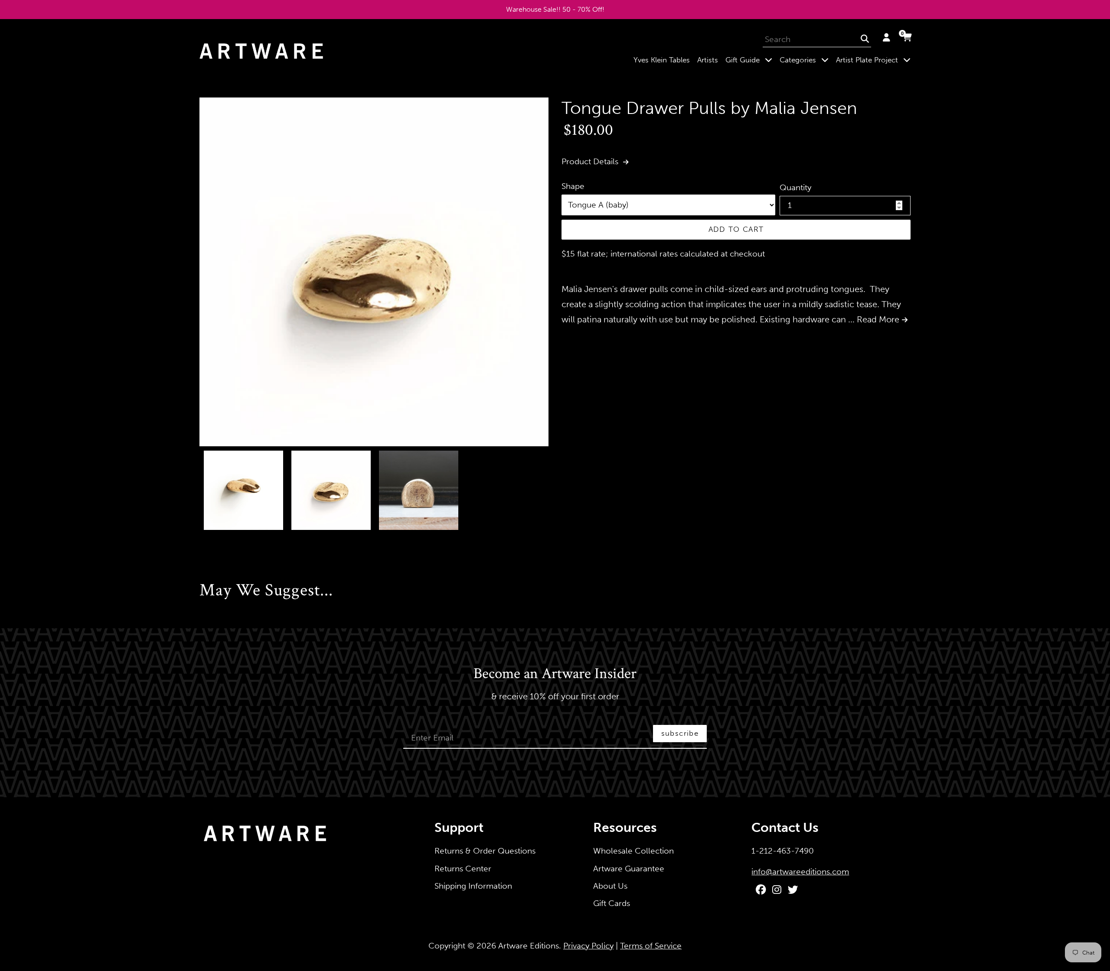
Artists (707, 59)
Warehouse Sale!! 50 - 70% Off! (555, 9)
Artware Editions (528, 946)
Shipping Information (473, 886)
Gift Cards (611, 903)
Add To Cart (736, 229)
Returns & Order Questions (484, 851)
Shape (573, 186)
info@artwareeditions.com (800, 872)
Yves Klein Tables (661, 59)
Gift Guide (750, 59)
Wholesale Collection (633, 851)
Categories (806, 59)
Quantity (795, 187)
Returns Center (462, 869)
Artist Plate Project (875, 59)
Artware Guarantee (628, 869)
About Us (610, 886)
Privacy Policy (588, 946)
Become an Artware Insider (555, 674)
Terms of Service (651, 946)
